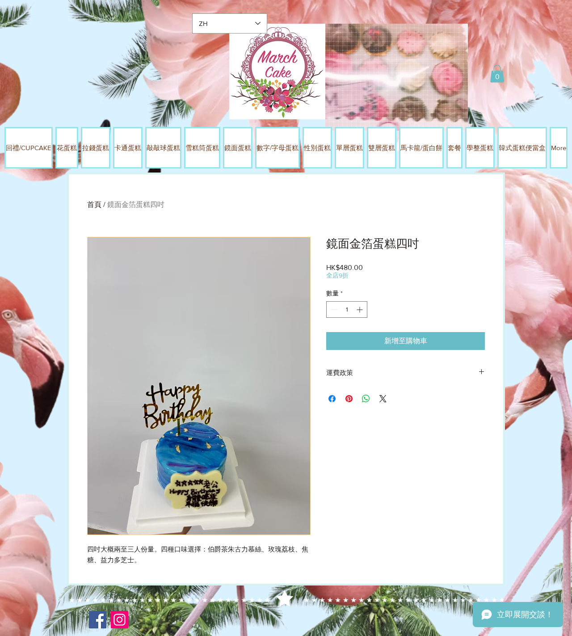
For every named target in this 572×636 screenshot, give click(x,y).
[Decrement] (333, 309)
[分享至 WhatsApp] (366, 398)
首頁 (94, 204)
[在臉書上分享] (332, 398)
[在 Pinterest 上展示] (349, 398)
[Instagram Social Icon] (119, 619)
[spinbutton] (347, 309)
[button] (497, 73)
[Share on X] (383, 398)
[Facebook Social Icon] (97, 619)
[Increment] (360, 309)
